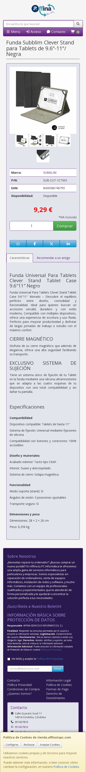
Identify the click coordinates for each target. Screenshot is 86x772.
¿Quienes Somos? (19, 694)
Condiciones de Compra (23, 689)
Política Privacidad (19, 685)
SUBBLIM (49, 173)
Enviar (57, 668)
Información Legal (58, 680)
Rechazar (29, 744)
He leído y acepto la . (37, 659)
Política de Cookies (66, 767)
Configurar (12, 744)
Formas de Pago (57, 689)
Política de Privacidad (51, 649)
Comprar (65, 225)
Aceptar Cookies (50, 744)
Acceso (35, 31)
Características (20, 258)
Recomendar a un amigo (53, 258)
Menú (15, 31)
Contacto (58, 31)
